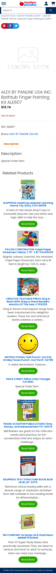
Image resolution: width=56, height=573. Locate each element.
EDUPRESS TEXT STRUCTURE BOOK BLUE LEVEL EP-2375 (28, 481)
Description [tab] (11, 144)
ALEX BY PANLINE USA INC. (29, 15)
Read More (28, 224)
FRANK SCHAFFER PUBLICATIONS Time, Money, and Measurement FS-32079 (28, 425)
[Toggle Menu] (3, 3)
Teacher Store (8, 15)
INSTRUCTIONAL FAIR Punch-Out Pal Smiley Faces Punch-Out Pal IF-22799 (28, 358)
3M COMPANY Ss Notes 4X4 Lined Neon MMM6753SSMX (28, 536)
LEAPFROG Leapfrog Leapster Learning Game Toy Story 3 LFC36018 (28, 204)
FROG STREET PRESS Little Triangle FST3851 (28, 380)
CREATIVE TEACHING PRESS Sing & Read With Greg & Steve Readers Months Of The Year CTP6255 (28, 301)
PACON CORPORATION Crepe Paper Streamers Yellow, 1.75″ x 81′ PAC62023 (28, 251)
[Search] (51, 10)
